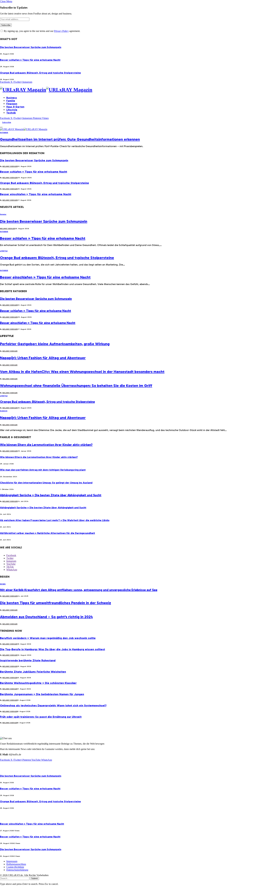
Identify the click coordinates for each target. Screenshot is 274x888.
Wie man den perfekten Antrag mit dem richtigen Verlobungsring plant (43, 469)
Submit (34, 878)
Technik (11, 112)
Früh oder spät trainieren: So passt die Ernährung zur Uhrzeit (41, 717)
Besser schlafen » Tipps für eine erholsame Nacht (30, 59)
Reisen (3, 584)
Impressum (11, 861)
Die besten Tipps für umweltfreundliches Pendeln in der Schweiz (55, 602)
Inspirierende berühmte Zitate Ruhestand (27, 660)
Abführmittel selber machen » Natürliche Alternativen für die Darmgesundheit (47, 533)
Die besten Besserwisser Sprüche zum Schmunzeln (30, 47)
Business (11, 97)
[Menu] (1, 127)
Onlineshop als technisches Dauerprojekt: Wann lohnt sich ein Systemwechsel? (53, 705)
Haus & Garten (15, 106)
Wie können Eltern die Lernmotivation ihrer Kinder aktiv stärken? (46, 445)
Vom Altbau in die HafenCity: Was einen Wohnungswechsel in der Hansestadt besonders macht (82, 371)
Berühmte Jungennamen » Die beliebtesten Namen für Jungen (42, 694)
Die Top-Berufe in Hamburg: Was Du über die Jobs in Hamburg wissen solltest (52, 649)
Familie (10, 100)
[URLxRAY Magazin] (137, 90)
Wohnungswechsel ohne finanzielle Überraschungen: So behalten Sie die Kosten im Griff (76, 385)
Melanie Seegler (10, 166)
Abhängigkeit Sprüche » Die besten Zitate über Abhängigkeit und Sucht (50, 495)
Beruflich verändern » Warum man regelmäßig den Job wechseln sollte (48, 638)
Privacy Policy (61, 31)
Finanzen (11, 103)
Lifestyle (11, 109)
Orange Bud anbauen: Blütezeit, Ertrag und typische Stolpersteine (40, 72)
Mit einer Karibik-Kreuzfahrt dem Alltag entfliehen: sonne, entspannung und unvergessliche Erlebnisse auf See (78, 590)
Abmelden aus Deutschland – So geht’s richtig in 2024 (46, 616)
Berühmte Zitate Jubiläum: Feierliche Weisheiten (33, 671)
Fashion (3, 411)
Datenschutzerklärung (17, 869)
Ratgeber (4, 133)
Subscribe (6, 122)
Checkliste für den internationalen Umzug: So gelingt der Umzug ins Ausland (46, 482)
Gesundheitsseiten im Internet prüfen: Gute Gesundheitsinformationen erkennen (70, 139)
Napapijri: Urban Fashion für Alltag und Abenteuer (43, 357)
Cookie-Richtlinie (15, 867)
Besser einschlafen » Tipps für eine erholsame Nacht (35, 194)
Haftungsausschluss (16, 864)
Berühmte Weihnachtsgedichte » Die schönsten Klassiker (38, 683)
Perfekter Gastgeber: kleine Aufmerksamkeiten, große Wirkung (55, 343)
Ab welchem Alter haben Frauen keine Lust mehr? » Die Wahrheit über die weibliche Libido (54, 520)
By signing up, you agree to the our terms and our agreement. (41, 31)
